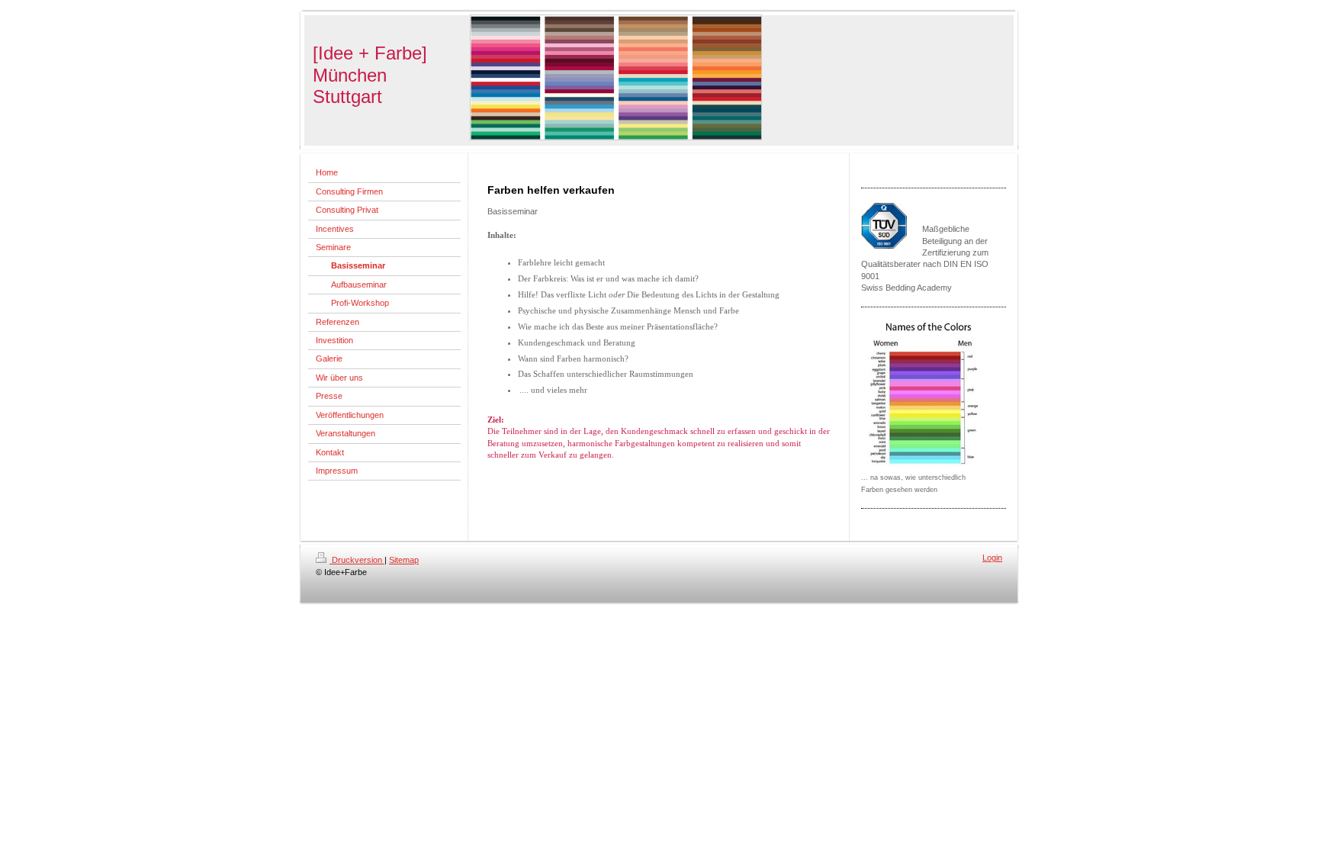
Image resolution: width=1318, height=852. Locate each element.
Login (992, 557)
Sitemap (404, 559)
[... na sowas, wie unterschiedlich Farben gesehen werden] (925, 395)
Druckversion (357, 559)
